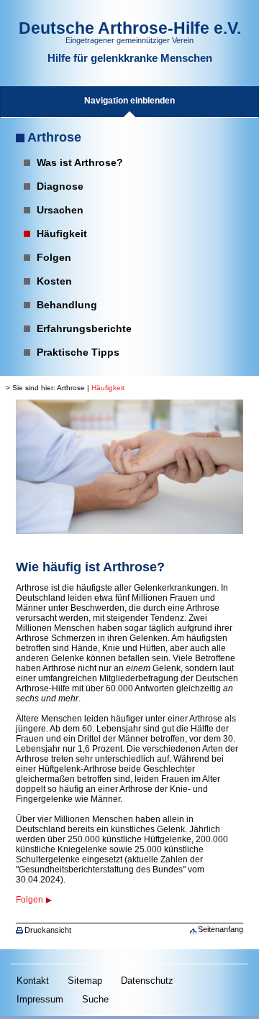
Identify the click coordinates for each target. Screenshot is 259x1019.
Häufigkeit (107, 388)
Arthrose (54, 137)
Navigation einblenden (129, 101)
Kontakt (33, 980)
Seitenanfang (220, 929)
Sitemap (85, 980)
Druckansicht (47, 930)
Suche (95, 999)
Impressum (40, 999)
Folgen (29, 900)
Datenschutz (147, 980)
